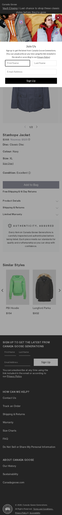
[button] (58, 17)
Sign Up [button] (31, 80)
